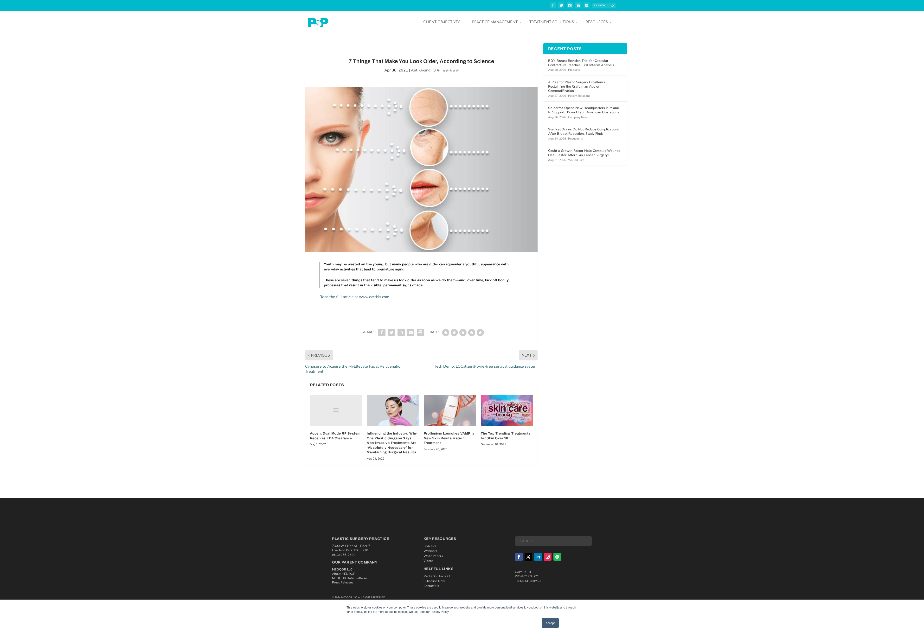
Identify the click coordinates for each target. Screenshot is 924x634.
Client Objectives (441, 22)
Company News (578, 117)
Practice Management (495, 22)
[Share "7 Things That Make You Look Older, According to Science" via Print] (420, 332)
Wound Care (576, 160)
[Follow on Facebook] (519, 557)
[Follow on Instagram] (548, 557)
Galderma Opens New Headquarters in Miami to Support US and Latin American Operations (583, 110)
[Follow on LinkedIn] (538, 557)
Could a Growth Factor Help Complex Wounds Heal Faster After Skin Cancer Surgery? (584, 152)
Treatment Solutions (551, 22)
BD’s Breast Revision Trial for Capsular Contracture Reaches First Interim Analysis (581, 62)
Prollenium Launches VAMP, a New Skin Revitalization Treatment (449, 438)
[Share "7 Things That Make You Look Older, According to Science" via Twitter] (391, 332)
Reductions (575, 139)
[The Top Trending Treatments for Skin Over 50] (507, 410)
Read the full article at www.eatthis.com (354, 297)
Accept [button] (550, 623)
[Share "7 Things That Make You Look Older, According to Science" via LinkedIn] (401, 332)
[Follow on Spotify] (557, 557)
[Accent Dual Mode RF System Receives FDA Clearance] (336, 410)
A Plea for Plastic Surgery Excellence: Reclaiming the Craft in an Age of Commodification (577, 86)
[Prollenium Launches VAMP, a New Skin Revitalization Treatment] (450, 410)
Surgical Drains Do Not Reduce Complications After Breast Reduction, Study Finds (583, 131)
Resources (597, 22)
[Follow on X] (528, 557)
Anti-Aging (420, 70)
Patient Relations (579, 96)
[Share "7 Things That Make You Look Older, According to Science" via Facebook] (382, 332)
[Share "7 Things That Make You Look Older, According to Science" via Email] (411, 332)
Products (574, 70)
